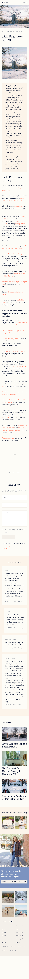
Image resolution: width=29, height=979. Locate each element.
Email (6, 505)
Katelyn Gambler (10, 950)
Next (18, 472)
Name (5, 497)
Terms (3, 949)
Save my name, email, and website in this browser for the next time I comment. (14, 531)
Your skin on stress (8, 438)
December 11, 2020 (10, 601)
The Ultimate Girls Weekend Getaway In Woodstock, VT (11, 771)
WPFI (16, 950)
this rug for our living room (17, 254)
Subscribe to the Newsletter (14, 881)
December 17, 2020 (10, 648)
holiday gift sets (20, 223)
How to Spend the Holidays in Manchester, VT (14, 745)
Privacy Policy (21, 946)
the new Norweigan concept (15, 351)
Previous (11, 472)
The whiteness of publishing (11, 338)
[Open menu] (26, 3)
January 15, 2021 (10, 704)
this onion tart (19, 206)
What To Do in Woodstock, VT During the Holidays (14, 797)
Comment (6, 512)
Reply (20, 601)
